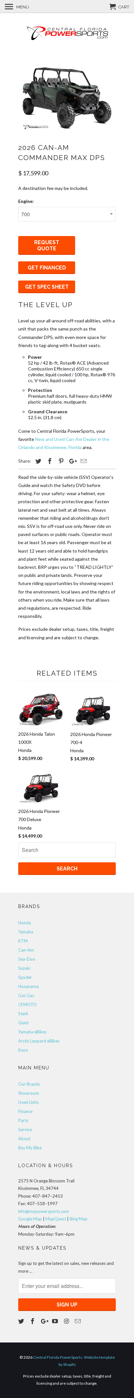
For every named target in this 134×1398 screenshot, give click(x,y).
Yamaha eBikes (32, 1031)
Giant (23, 1022)
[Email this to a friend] (82, 461)
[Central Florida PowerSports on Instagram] (67, 1321)
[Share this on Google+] (71, 461)
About (24, 1138)
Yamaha (25, 931)
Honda (24, 922)
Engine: (26, 201)
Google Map (30, 1218)
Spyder (25, 977)
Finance (25, 1111)
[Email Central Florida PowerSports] (78, 1321)
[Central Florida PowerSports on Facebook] (33, 1321)
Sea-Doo (26, 959)
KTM (23, 940)
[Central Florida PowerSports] (67, 33)
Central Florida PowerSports (57, 1357)
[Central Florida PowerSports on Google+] (44, 1321)
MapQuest (56, 1218)
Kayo (23, 1050)
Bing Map (78, 1218)
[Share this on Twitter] (37, 461)
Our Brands (29, 1084)
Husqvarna (28, 986)
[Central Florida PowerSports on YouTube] (55, 1321)
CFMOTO (27, 1004)
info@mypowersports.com (43, 1211)
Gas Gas (26, 995)
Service (25, 1129)
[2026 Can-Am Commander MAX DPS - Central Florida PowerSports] (67, 98)
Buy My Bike (30, 1147)
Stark (23, 1013)
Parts (23, 1120)
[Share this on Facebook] (49, 461)
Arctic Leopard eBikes (39, 1040)
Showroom (28, 1093)
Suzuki (24, 968)
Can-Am (26, 950)
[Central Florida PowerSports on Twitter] (21, 1321)
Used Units (28, 1102)
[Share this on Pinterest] (60, 461)
